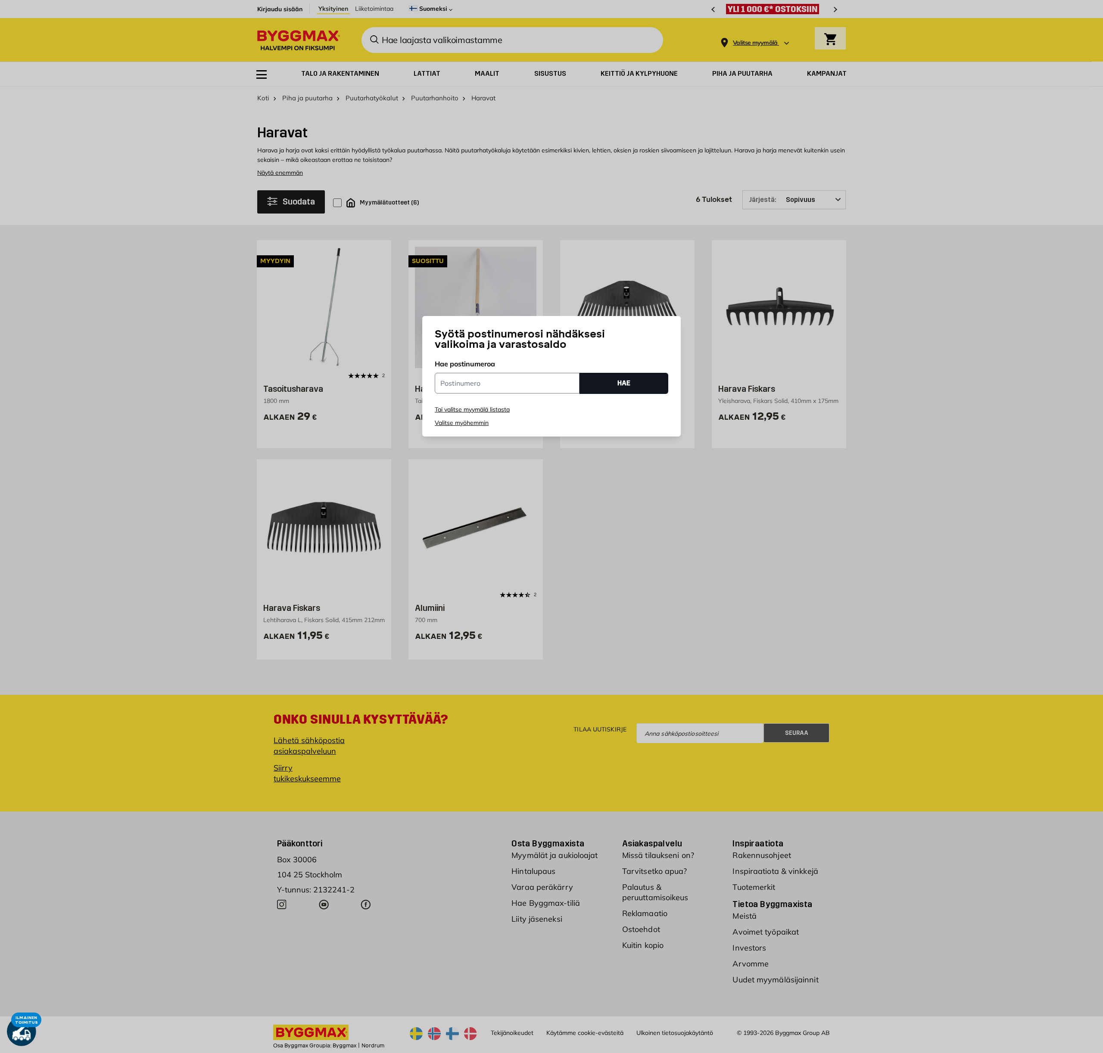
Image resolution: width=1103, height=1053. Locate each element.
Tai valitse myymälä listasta (472, 409)
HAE (623, 383)
